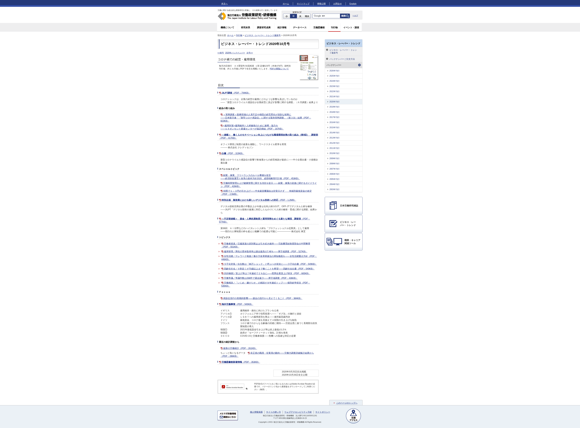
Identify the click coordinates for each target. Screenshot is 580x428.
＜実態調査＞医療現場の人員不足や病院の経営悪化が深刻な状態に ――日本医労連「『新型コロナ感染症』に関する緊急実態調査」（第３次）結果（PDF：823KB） (266, 117)
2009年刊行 (334, 158)
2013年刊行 (334, 138)
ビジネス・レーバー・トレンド (343, 43)
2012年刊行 (334, 143)
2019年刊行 (334, 107)
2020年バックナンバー (235, 53)
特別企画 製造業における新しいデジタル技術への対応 (259, 200)
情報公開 (321, 3)
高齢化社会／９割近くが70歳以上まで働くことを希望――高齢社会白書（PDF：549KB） (269, 268)
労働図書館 (319, 27)
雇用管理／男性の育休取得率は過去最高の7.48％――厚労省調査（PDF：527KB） (265, 251)
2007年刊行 (334, 169)
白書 (233, 153)
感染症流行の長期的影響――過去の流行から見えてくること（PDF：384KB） (262, 298)
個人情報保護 (256, 412)
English (353, 3)
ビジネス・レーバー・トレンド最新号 (263, 35)
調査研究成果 (264, 27)
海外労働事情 (237, 304)
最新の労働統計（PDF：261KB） (240, 348)
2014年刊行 (334, 132)
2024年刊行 (334, 81)
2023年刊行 (334, 86)
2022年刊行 (334, 91)
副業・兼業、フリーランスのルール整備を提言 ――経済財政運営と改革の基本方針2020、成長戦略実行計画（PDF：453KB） (260, 177)
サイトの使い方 (273, 412)
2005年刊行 (334, 179)
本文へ (224, 3)
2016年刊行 (334, 122)
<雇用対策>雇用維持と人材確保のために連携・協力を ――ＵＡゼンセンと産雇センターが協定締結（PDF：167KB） (252, 127)
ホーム (286, 3)
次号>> (249, 53)
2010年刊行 (334, 153)
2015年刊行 (334, 127)
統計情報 (282, 27)
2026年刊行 (334, 71)
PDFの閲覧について (279, 69)
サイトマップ (303, 3)
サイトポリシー (322, 412)
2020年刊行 (334, 102)
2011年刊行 (334, 148)
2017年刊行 (334, 117)
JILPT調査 (236, 92)
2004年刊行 (334, 184)
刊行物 (334, 27)
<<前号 (221, 53)
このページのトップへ (346, 403)
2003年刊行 (334, 189)
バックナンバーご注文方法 (342, 59)
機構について (227, 27)
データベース (300, 27)
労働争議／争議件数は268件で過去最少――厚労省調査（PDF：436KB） (261, 278)
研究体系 (245, 27)
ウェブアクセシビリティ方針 (298, 412)
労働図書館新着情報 (241, 362)
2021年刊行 (334, 96)
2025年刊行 (334, 76)
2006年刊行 (334, 174)
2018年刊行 (334, 112)
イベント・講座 (351, 27)
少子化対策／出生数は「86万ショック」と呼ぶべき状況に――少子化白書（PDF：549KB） (270, 264)
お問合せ (337, 3)
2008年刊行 (334, 163)
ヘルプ (355, 15)
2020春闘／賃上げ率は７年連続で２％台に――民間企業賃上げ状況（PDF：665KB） (267, 273)
